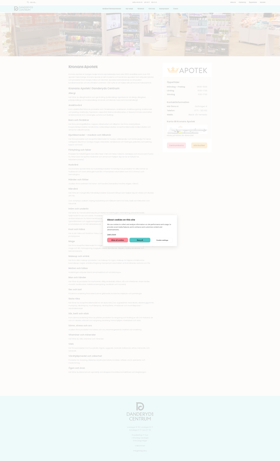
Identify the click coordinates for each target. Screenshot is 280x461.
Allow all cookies (117, 240)
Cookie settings (162, 240)
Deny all (140, 240)
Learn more (111, 234)
